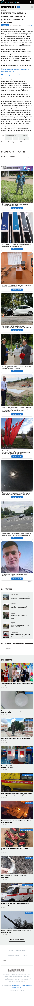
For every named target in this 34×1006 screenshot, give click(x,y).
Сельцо (15, 139)
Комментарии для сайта (26, 157)
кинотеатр (8, 139)
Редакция (10, 950)
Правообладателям (21, 950)
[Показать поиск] (31, 2)
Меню (32, 7)
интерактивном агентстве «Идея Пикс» (22, 985)
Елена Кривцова (23, 135)
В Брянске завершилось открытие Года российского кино (16, 75)
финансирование (24, 139)
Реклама (24, 955)
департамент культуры (11, 135)
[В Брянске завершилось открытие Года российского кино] (17, 70)
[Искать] (31, 960)
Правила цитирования (13, 955)
